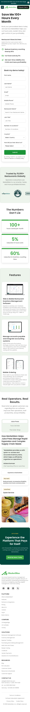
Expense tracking (6, 640)
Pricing (3, 604)
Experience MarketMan (15, 473)
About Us (4, 607)
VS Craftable (5, 625)
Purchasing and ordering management (12, 643)
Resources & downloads (8, 671)
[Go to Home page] (11, 7)
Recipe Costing (6, 648)
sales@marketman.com (8, 681)
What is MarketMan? (7, 597)
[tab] (15, 421)
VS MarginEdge (6, 622)
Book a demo (5, 615)
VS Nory (4, 627)
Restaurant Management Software (11, 635)
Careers (4, 610)
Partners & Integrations (8, 602)
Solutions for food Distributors (10, 656)
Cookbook (4, 650)
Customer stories (6, 668)
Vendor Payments (7, 653)
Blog (3, 663)
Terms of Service (9, 158)
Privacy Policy (20, 158)
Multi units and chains (8, 645)
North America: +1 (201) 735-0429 (11, 682)
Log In (3, 612)
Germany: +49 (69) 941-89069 (10, 688)
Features (4, 599)
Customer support (7, 673)
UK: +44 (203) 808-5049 (8, 685)
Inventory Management (8, 637)
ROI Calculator (6, 666)
